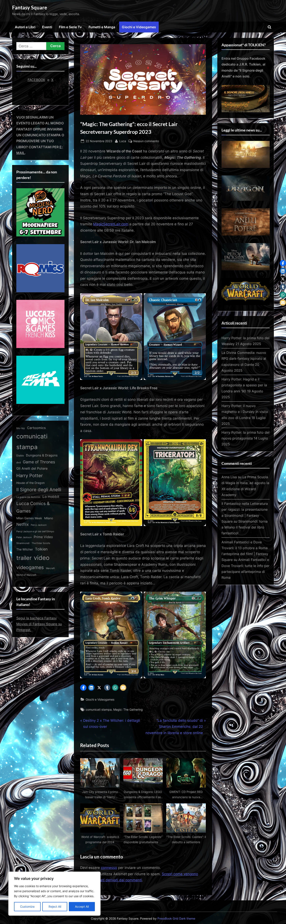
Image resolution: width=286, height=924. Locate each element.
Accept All (82, 906)
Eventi (47, 27)
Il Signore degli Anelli (38, 489)
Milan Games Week (29, 518)
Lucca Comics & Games (33, 507)
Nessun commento (146, 141)
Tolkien (41, 549)
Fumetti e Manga (102, 27)
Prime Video (43, 537)
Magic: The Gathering (128, 709)
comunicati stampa (99, 709)
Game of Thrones (39, 461)
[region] (54, 894)
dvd (18, 462)
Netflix (22, 524)
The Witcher (24, 549)
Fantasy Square (29, 7)
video (41, 557)
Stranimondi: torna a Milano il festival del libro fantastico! (245, 527)
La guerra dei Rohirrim (28, 497)
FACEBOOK (36, 80)
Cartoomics (36, 428)
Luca (122, 141)
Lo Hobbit (51, 497)
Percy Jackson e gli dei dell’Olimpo (35, 531)
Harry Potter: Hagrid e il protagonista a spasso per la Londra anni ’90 (244, 385)
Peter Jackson (24, 537)
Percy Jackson (38, 524)
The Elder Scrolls (41, 543)
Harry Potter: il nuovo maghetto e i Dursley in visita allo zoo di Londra (245, 412)
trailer (24, 557)
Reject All (55, 906)
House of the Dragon (30, 483)
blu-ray (20, 428)
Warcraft (50, 568)
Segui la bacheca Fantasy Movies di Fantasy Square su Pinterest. (39, 624)
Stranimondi (23, 543)
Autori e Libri (25, 27)
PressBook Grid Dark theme (176, 918)
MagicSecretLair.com (110, 224)
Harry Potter (29, 475)
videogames (30, 567)
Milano (48, 518)
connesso (109, 868)
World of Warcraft (26, 574)
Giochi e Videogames (139, 27)
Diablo (20, 455)
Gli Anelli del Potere (32, 468)
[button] (83, 687)
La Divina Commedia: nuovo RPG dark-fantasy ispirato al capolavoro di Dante (244, 359)
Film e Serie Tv (70, 27)
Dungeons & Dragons (42, 455)
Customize (27, 906)
